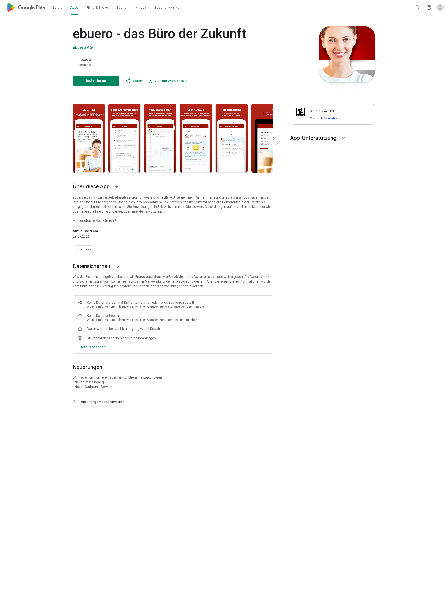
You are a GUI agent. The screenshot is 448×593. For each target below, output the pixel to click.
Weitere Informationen (325, 118)
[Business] (84, 249)
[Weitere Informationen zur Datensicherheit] (92, 346)
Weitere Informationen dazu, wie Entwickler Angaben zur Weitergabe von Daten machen (146, 306)
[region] (166, 62)
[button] (89, 138)
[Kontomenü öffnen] (440, 7)
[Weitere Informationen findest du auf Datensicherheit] (117, 266)
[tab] (57, 7)
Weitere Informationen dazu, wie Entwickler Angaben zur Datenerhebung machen (142, 319)
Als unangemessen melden (98, 402)
